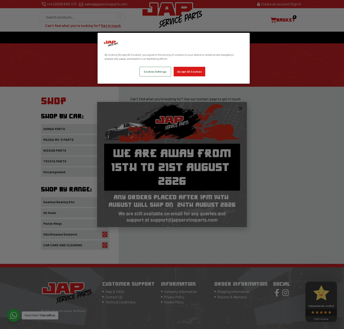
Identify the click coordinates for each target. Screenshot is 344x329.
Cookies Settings (155, 71)
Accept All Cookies (189, 71)
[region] (174, 58)
